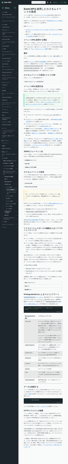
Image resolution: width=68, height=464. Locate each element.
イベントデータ (43, 15)
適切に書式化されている (56, 203)
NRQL (30, 394)
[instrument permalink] (44, 151)
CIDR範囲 (43, 61)
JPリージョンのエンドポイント (35, 104)
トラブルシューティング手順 (40, 145)
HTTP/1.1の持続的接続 (32, 220)
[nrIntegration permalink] (60, 294)
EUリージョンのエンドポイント (49, 102)
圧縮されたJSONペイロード (51, 128)
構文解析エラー (52, 133)
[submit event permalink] (45, 172)
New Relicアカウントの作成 (54, 20)
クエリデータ (44, 406)
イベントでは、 (34, 297)
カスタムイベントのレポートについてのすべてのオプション (42, 29)
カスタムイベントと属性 (41, 49)
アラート (41, 299)
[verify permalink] (37, 230)
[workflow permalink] (44, 86)
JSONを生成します (46, 126)
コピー (59, 311)
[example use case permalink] (56, 75)
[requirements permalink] (28, 53)
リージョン (32, 61)
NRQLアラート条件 (37, 133)
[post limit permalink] (44, 410)
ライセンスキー (49, 115)
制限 (54, 56)
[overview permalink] (47, 40)
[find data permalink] (39, 387)
